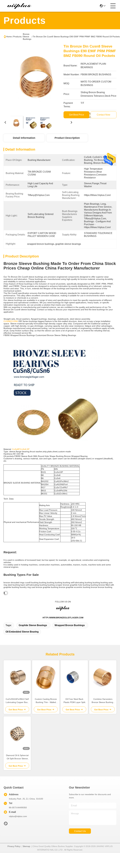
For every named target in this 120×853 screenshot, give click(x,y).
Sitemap (26, 846)
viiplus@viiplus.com (18, 816)
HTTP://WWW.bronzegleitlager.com (63, 617)
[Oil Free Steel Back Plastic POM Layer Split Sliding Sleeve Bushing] (74, 677)
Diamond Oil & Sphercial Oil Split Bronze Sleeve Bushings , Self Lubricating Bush (17, 757)
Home (9, 36)
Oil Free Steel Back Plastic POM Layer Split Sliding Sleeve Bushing (74, 701)
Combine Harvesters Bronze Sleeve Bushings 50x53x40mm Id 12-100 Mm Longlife (103, 701)
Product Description (67, 137)
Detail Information (24, 137)
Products (17, 36)
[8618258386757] (6, 824)
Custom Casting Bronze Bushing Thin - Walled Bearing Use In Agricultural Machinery (46, 701)
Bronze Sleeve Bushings (27, 36)
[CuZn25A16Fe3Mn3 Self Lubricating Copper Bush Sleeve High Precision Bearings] (17, 677)
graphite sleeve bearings (33, 625)
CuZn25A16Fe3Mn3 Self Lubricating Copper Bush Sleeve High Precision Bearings (17, 701)
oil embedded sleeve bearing (22, 631)
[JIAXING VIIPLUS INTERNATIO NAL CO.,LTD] (20, 5)
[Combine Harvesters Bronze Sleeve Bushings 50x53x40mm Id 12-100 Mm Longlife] (102, 677)
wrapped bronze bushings (70, 625)
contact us (80, 831)
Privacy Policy (13, 846)
